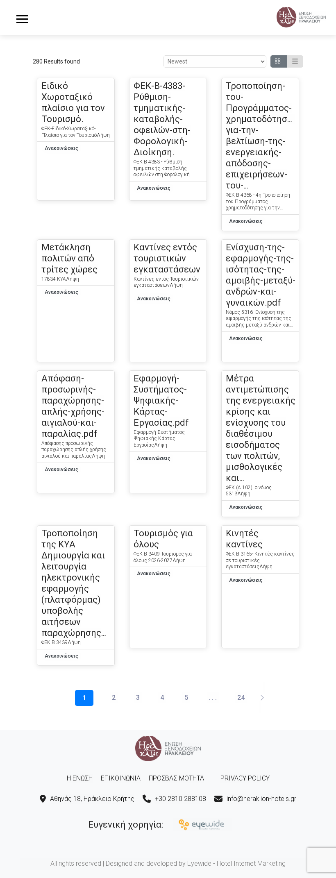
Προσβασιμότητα (176, 778)
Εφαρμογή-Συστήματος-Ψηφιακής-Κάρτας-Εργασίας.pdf (161, 400)
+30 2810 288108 (180, 799)
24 (241, 697)
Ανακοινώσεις (61, 148)
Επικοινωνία (121, 778)
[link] (301, 16)
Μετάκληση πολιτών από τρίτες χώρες (69, 258)
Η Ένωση (80, 778)
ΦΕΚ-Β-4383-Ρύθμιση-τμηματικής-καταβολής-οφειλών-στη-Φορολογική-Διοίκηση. (162, 119)
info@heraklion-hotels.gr (261, 799)
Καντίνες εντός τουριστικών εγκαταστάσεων (167, 258)
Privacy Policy (245, 778)
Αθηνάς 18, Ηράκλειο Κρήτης (92, 799)
